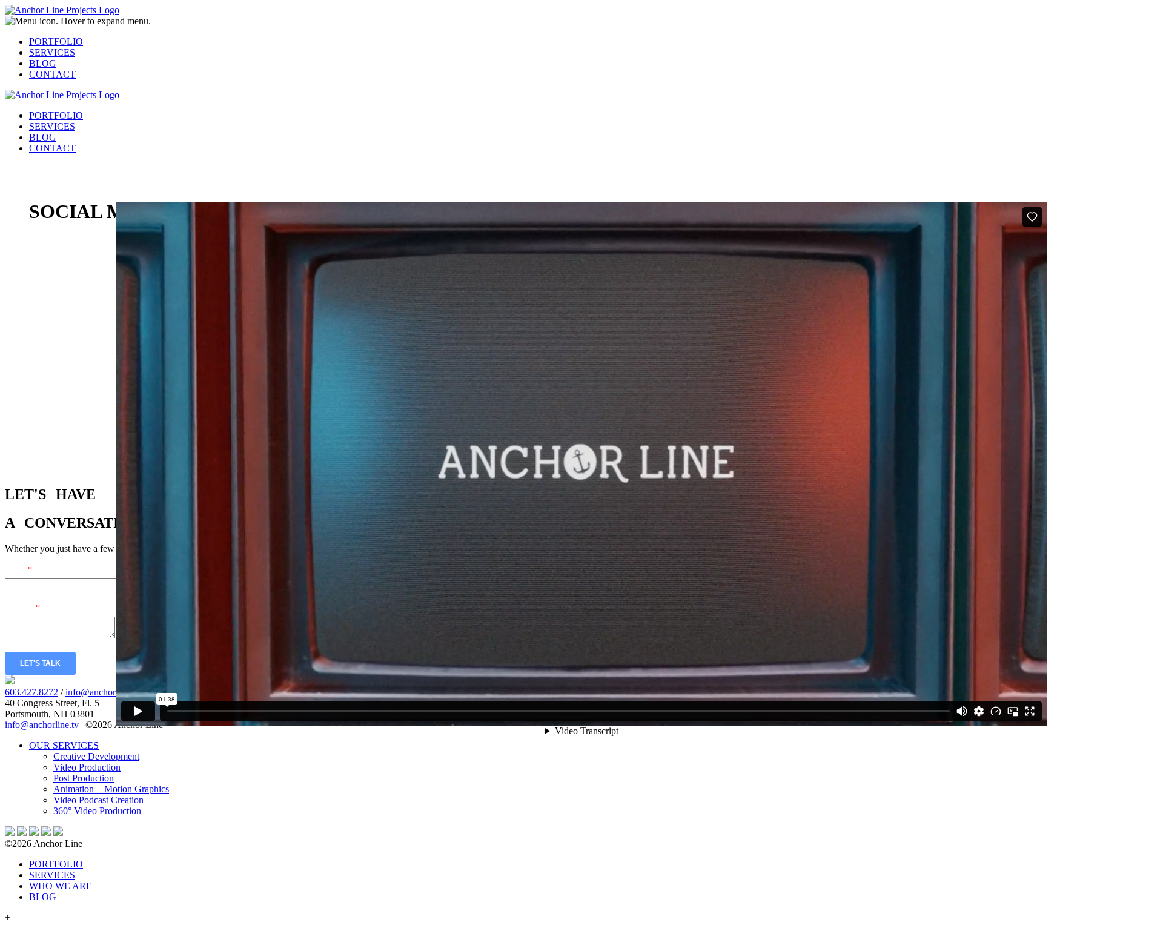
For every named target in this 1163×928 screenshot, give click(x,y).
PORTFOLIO (56, 41)
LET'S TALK (40, 663)
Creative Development (96, 756)
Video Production (87, 767)
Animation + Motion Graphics (111, 789)
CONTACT (52, 74)
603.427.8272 (31, 692)
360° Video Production (97, 811)
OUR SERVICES (64, 745)
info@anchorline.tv (102, 692)
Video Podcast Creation (98, 800)
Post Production (83, 778)
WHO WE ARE (60, 886)
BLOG (42, 63)
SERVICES (52, 52)
